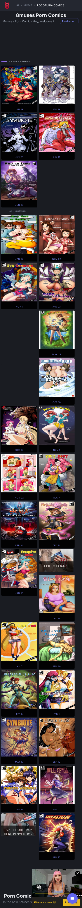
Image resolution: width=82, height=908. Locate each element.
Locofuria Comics (51, 5)
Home (28, 5)
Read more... (69, 21)
